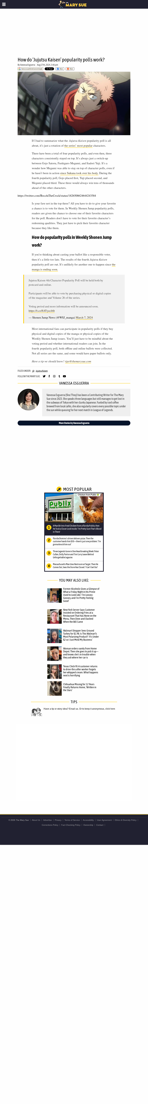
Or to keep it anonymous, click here (97, 709)
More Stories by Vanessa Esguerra (74, 422)
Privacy (58, 820)
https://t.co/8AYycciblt (42, 311)
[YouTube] (64, 377)
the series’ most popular (78, 145)
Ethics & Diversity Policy (125, 820)
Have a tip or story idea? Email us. (61, 709)
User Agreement (104, 820)
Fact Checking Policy (70, 825)
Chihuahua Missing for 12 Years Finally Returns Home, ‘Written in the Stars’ (79, 687)
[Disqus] (74, 762)
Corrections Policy (50, 825)
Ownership (88, 825)
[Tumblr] (59, 377)
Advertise (47, 820)
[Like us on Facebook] (49, 377)
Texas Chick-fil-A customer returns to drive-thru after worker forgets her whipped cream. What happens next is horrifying (80, 671)
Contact (99, 825)
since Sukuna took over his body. (79, 173)
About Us (36, 820)
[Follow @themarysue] (44, 377)
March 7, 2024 (84, 317)
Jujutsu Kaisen (42, 371)
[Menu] (4, 4)
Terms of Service (72, 820)
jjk (33, 371)
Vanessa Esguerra (27, 64)
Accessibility (88, 820)
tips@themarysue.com (78, 361)
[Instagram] (54, 377)
